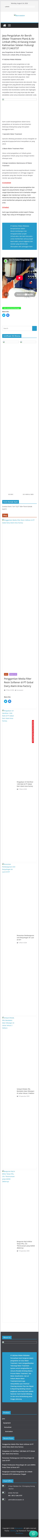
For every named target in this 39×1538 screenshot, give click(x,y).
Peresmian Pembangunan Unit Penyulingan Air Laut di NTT (25, 937)
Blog (6, 674)
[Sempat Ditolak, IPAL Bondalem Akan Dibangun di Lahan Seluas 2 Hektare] (8, 1093)
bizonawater (19, 690)
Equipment (7, 1423)
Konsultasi (7, 1427)
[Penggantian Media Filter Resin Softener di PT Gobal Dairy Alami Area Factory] (19, 595)
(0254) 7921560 (13, 1493)
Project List (13, 674)
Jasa (3, 1419)
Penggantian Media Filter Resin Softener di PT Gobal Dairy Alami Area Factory (18, 682)
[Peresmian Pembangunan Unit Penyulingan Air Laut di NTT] (8, 939)
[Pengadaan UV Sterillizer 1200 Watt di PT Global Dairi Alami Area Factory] (8, 785)
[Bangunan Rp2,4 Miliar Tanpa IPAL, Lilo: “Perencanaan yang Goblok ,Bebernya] (8, 1246)
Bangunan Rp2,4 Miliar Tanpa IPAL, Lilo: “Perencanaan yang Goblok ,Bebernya (26, 1245)
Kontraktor (9, 1431)
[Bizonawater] (4, 25)
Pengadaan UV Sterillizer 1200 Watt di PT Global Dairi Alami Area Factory (25, 784)
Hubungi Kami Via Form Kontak (33, 731)
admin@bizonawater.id (16, 1500)
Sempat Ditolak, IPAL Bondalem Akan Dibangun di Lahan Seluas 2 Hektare (25, 1091)
